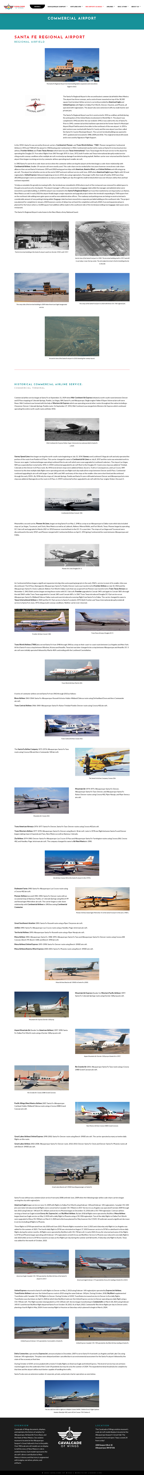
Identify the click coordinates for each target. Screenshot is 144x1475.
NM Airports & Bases (94, 7)
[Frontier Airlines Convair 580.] (41, 631)
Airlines (110, 7)
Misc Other (122, 7)
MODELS (37, 7)
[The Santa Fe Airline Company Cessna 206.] (102, 775)
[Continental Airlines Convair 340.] (72, 510)
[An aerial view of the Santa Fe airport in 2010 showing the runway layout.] (72, 355)
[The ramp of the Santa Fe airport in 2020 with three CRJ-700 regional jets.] (102, 301)
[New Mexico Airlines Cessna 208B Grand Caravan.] (102, 1123)
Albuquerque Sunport (57, 7)
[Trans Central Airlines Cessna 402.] (72, 736)
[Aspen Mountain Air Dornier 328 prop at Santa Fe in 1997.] (102, 1053)
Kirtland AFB (75, 7)
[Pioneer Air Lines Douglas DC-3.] (72, 566)
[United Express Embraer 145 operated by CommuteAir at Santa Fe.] (41, 1338)
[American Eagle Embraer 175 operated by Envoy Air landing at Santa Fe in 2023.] (102, 1277)
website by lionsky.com (88, 1472)
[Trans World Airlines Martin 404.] (72, 680)
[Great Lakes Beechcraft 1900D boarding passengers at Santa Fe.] (72, 1184)
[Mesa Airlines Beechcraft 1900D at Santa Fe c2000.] (72, 979)
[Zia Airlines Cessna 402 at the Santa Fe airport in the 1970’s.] (72, 875)
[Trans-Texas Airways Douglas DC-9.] (102, 630)
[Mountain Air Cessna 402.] (41, 813)
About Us (135, 7)
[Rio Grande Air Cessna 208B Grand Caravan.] (41, 1090)
